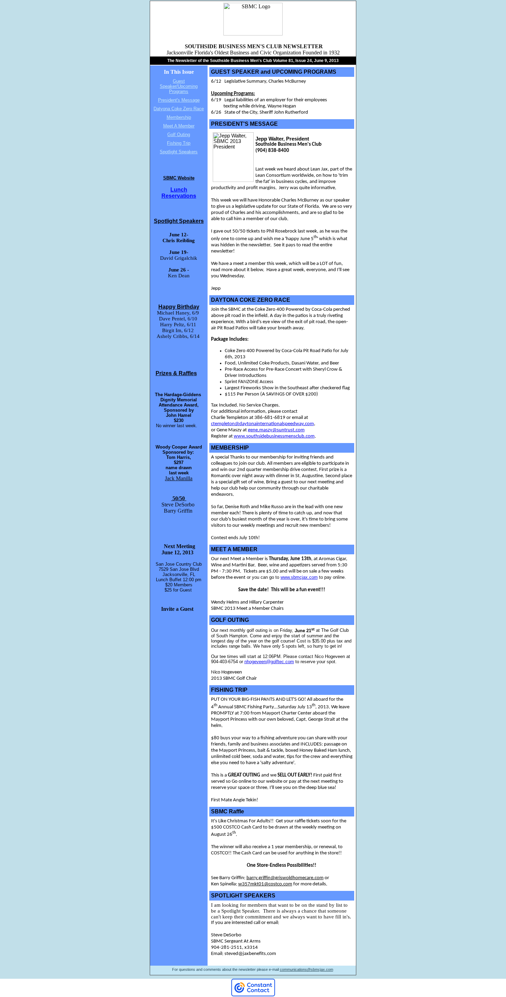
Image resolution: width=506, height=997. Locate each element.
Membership (179, 117)
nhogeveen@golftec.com (269, 661)
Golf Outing (178, 134)
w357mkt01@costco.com (265, 884)
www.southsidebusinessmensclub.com (274, 436)
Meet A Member (178, 126)
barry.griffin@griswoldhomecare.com (285, 878)
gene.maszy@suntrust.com (276, 430)
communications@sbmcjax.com (306, 969)
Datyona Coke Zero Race (179, 108)
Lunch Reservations (178, 193)
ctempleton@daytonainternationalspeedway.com (262, 423)
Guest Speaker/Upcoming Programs (179, 86)
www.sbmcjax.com (299, 577)
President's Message (179, 100)
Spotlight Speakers (179, 151)
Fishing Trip (178, 143)
